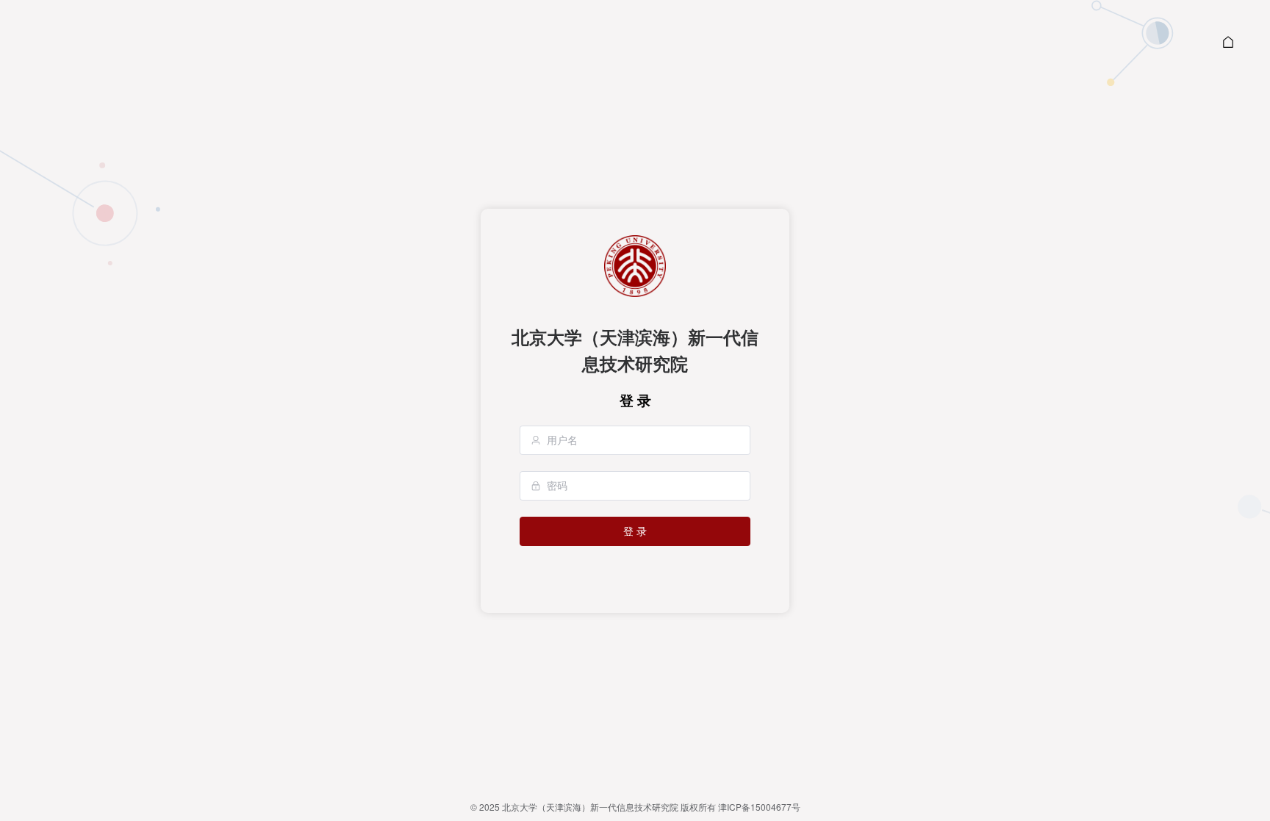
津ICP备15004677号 (759, 806)
